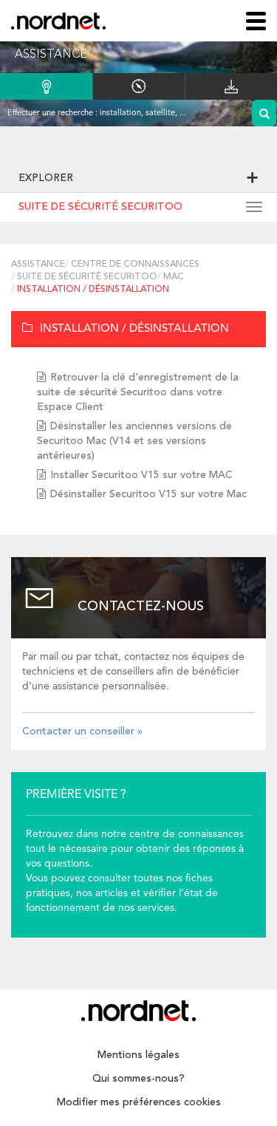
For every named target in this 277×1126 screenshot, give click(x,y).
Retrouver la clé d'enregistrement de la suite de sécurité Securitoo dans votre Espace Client (138, 392)
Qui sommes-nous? (138, 1079)
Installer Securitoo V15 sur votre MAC (141, 475)
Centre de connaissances (135, 264)
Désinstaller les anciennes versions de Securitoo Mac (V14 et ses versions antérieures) (134, 441)
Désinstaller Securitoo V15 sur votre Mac (148, 494)
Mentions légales (138, 1055)
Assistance (38, 264)
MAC (173, 277)
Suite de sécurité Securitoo (100, 207)
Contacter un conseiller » (82, 731)
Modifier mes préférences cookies (139, 1102)
